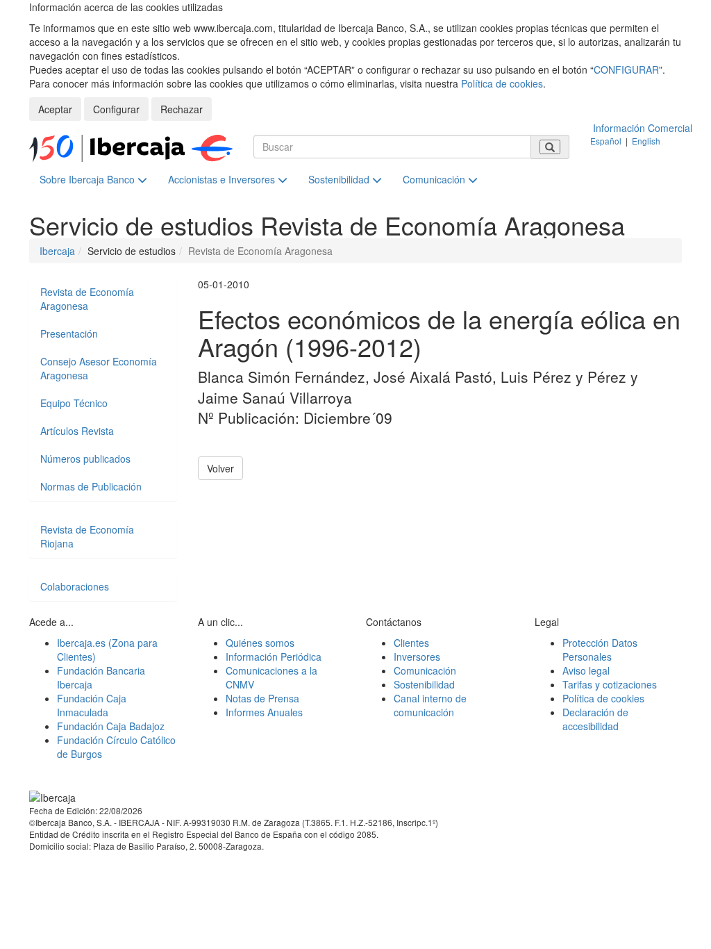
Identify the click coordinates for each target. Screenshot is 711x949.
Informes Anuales (264, 712)
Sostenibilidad (340, 179)
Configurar (116, 109)
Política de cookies (502, 83)
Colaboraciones (74, 586)
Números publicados (85, 458)
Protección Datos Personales (599, 649)
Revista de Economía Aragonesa (87, 299)
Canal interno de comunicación (430, 705)
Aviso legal (586, 670)
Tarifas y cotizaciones (609, 684)
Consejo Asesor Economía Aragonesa (98, 368)
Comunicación (435, 179)
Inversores (417, 656)
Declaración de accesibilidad (595, 719)
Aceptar (55, 109)
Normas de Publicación (91, 486)
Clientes (411, 643)
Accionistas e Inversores (223, 179)
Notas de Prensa (262, 698)
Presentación (69, 333)
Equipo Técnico (74, 403)
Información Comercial (642, 128)
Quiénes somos (260, 643)
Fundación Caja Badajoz (111, 726)
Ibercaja (57, 251)
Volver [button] (220, 468)
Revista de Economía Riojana (87, 536)
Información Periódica (273, 656)
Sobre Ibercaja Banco (88, 179)
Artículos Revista (77, 431)
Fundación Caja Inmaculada (91, 705)
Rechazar (181, 109)
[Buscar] (549, 147)
